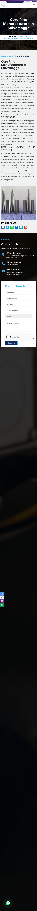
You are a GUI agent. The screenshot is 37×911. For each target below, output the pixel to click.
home (14, 36)
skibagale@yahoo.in (13, 274)
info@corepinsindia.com (15, 272)
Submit (11, 343)
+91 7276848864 (13, 265)
